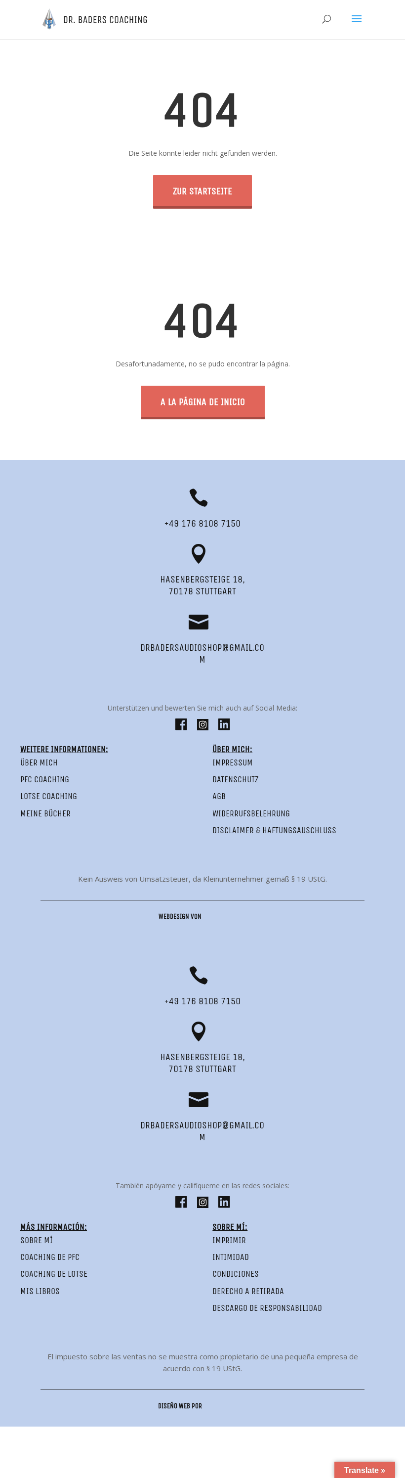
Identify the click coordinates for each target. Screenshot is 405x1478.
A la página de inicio (203, 401)
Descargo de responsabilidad (267, 1307)
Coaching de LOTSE (53, 1273)
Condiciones (235, 1273)
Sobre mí (36, 1240)
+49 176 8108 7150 (202, 523)
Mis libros (40, 1291)
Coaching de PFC (50, 1257)
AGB (219, 796)
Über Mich (39, 762)
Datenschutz (235, 779)
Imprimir (229, 1240)
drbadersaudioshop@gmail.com (202, 653)
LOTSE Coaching (48, 796)
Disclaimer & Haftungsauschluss (274, 830)
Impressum (232, 762)
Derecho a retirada (248, 1291)
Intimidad (230, 1257)
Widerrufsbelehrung (251, 813)
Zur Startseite (202, 191)
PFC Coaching (44, 779)
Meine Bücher (45, 813)
